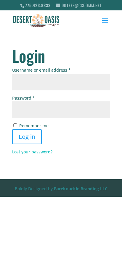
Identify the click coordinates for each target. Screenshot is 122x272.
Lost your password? (32, 152)
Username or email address (50, 70)
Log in (27, 137)
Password (32, 98)
